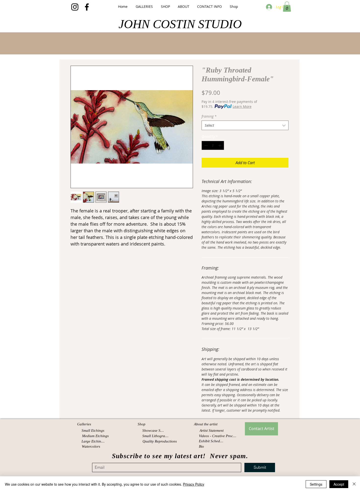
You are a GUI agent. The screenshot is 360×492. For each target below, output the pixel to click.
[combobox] (245, 125)
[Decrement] (205, 145)
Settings (316, 484)
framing (209, 116)
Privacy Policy (193, 484)
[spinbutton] (212, 145)
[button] (144, 6)
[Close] (354, 484)
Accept (339, 484)
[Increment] (220, 145)
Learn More (242, 106)
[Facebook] (87, 7)
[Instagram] (75, 7)
